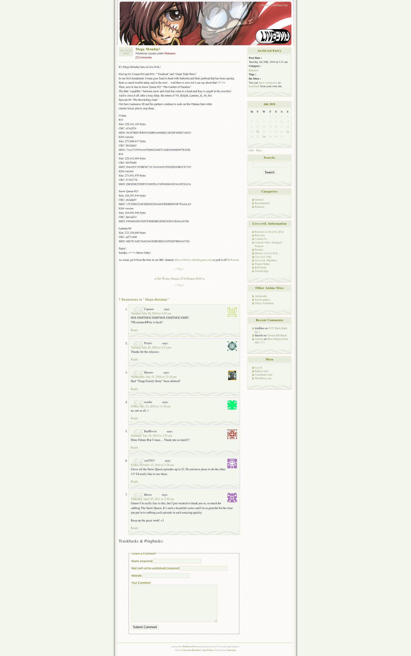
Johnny (259, 339)
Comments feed (263, 374)
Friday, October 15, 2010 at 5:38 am (152, 465)
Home (265, 5)
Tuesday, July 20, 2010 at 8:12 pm (151, 347)
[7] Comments (144, 57)
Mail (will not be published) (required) (155, 568)
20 (257, 131)
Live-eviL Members (266, 260)
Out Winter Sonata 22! (170, 278)
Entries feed (261, 371)
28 (264, 136)
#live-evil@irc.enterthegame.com (193, 260)
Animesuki (261, 296)
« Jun (250, 150)
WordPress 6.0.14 (189, 646)
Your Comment (141, 582)
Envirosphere (262, 299)
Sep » (259, 150)
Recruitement (262, 203)
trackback (254, 86)
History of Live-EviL (266, 253)
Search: (269, 157)
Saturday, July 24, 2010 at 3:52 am (151, 435)
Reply (134, 330)
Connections (231, 650)
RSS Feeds (261, 267)
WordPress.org (263, 378)
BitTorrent (233, 260)
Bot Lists (260, 235)
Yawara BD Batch (277, 335)
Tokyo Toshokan (264, 303)
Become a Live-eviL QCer (269, 231)
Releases (170, 53)
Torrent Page (262, 271)
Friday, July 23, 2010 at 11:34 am (151, 406)
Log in (258, 367)
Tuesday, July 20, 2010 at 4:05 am (151, 313)
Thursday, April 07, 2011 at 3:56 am (152, 499)
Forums (259, 249)
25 (287, 131)
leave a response (268, 82)
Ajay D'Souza (208, 650)
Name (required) (142, 561)
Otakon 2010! (194, 278)
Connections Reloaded (191, 650)
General (259, 199)
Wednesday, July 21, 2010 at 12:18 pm (153, 376)
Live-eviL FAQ (263, 256)
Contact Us (280, 5)
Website (136, 575)
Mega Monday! (148, 48)
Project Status (262, 264)
